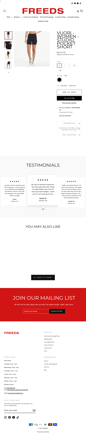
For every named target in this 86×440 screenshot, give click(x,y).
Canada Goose (73, 17)
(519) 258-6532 (11, 388)
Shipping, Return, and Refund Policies (69, 128)
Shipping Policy (48, 339)
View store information (65, 115)
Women (17, 17)
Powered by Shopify (43, 432)
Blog (45, 370)
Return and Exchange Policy (51, 336)
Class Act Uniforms (30, 17)
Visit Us (46, 361)
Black (59, 80)
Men (9, 17)
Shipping (59, 54)
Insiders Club (43, 21)
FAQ (45, 351)
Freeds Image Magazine (50, 364)
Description (69, 123)
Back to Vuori (44, 277)
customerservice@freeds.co (15, 393)
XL (75, 65)
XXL (60, 70)
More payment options (69, 103)
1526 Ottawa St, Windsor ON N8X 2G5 (17, 389)
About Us (46, 367)
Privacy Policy (48, 348)
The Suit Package (47, 17)
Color (62, 75)
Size (59, 61)
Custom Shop (60, 17)
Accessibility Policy (49, 342)
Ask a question (69, 134)
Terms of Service (48, 345)
